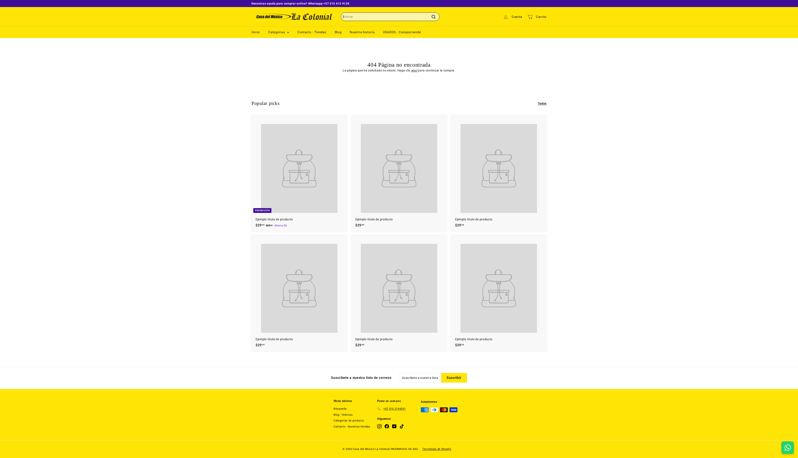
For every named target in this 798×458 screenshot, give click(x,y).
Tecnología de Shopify (436, 449)
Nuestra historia (362, 32)
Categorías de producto (349, 420)
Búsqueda (340, 408)
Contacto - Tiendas (311, 32)
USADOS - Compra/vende (402, 32)
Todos (542, 103)
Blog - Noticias (343, 414)
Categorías (277, 32)
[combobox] (390, 16)
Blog (338, 32)
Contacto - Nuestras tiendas (352, 426)
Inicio (255, 32)
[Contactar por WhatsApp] (787, 447)
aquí (414, 70)
